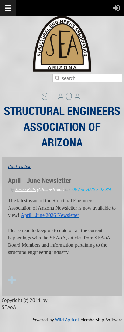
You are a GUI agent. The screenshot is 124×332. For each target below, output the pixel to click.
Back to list (19, 166)
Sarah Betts (25, 189)
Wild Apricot (67, 319)
